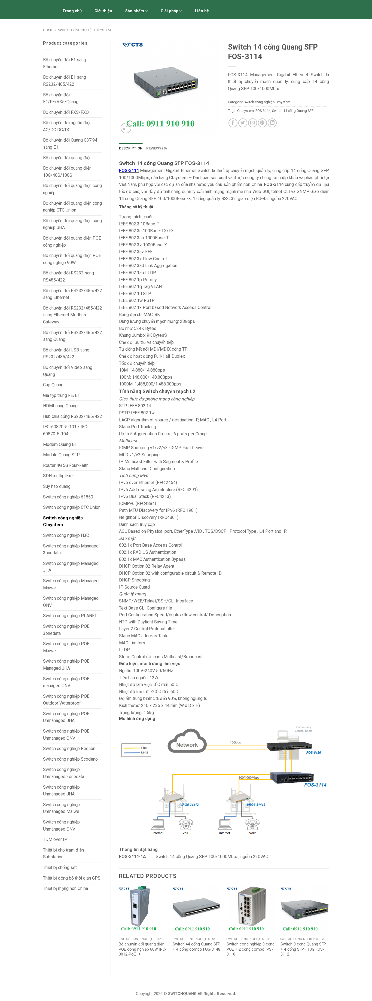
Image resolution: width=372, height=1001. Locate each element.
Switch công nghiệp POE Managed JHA (66, 665)
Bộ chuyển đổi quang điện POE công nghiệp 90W (72, 259)
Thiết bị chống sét (60, 867)
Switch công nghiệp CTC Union (71, 507)
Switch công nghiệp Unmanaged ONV (61, 825)
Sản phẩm (134, 11)
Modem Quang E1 (60, 444)
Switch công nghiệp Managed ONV (71, 602)
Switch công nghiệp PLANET (70, 615)
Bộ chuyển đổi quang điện (67, 157)
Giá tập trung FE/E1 (61, 395)
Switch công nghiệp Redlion (69, 748)
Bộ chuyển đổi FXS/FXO (66, 112)
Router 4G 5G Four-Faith (66, 465)
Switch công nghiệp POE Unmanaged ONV (66, 734)
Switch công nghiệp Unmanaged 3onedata (63, 773)
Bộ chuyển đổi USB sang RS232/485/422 (66, 353)
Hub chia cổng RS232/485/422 (72, 416)
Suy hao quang (57, 486)
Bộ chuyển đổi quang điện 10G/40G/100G (67, 172)
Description (131, 148)
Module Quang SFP (61, 454)
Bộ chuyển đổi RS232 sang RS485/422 (68, 276)
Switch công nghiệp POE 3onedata (66, 630)
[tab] (131, 148)
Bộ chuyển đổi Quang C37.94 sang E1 (70, 143)
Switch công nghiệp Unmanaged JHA (61, 791)
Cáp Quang (53, 384)
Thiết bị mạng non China (65, 888)
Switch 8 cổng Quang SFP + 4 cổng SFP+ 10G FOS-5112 (303, 949)
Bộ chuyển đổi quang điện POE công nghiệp (72, 241)
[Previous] (119, 927)
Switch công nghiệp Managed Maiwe (71, 584)
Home (48, 30)
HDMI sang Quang (60, 405)
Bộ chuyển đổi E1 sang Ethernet (64, 63)
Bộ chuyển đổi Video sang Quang (67, 371)
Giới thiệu (103, 11)
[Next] (329, 927)
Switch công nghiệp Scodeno (70, 759)
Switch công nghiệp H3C (66, 535)
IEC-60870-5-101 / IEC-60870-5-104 (66, 430)
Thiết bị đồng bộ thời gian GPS (71, 878)
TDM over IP (55, 839)
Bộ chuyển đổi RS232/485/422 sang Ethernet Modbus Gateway (72, 315)
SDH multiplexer (58, 475)
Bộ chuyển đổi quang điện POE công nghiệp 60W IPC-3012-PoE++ (142, 949)
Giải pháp (169, 11)
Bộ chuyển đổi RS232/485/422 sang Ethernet (72, 294)
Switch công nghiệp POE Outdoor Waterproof (66, 700)
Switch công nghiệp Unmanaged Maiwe (61, 808)
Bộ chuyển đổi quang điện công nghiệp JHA (72, 224)
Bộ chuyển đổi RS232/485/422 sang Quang (72, 336)
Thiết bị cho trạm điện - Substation (65, 853)
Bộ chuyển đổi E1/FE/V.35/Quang (60, 98)
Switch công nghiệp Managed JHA (71, 567)
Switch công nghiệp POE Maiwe (66, 647)
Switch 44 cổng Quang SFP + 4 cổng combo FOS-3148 (196, 947)
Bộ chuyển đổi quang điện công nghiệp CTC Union (72, 207)
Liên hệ (202, 11)
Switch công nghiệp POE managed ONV (66, 682)
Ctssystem (245, 111)
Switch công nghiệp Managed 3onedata (71, 549)
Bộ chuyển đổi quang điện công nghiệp (72, 189)
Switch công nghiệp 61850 (68, 497)
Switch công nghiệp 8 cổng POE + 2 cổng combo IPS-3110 (251, 949)
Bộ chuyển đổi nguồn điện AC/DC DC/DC (67, 126)
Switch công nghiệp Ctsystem (84, 30)
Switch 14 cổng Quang (176, 856)
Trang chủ (72, 11)
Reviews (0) (156, 148)
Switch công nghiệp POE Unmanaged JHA (66, 717)
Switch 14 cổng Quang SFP (292, 111)
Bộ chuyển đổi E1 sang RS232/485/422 (64, 81)
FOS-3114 (262, 111)
